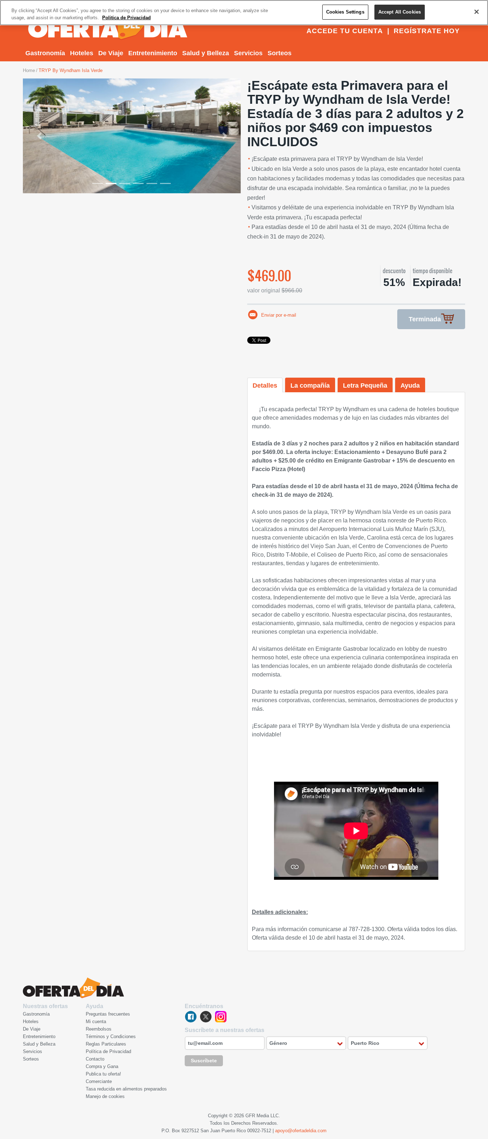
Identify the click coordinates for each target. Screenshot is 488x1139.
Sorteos (280, 53)
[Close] (476, 12)
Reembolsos (98, 1029)
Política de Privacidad (108, 1051)
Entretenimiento (152, 53)
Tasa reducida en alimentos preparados (126, 1089)
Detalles (265, 385)
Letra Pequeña (365, 385)
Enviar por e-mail (278, 315)
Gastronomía (45, 53)
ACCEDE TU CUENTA (345, 31)
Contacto (95, 1059)
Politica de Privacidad (126, 17)
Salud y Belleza (205, 53)
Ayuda (410, 385)
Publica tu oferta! (103, 1074)
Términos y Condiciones (111, 1036)
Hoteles (81, 53)
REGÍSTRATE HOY (427, 31)
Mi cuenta (96, 1021)
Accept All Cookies (399, 12)
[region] (244, 12)
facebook (190, 1016)
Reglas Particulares (106, 1044)
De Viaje (110, 53)
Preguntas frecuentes (108, 1014)
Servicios (248, 53)
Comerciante (99, 1081)
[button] (39, 135)
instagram (220, 1016)
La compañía (310, 385)
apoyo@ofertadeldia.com (301, 1130)
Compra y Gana (102, 1066)
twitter (205, 1016)
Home (29, 70)
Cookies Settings (345, 12)
